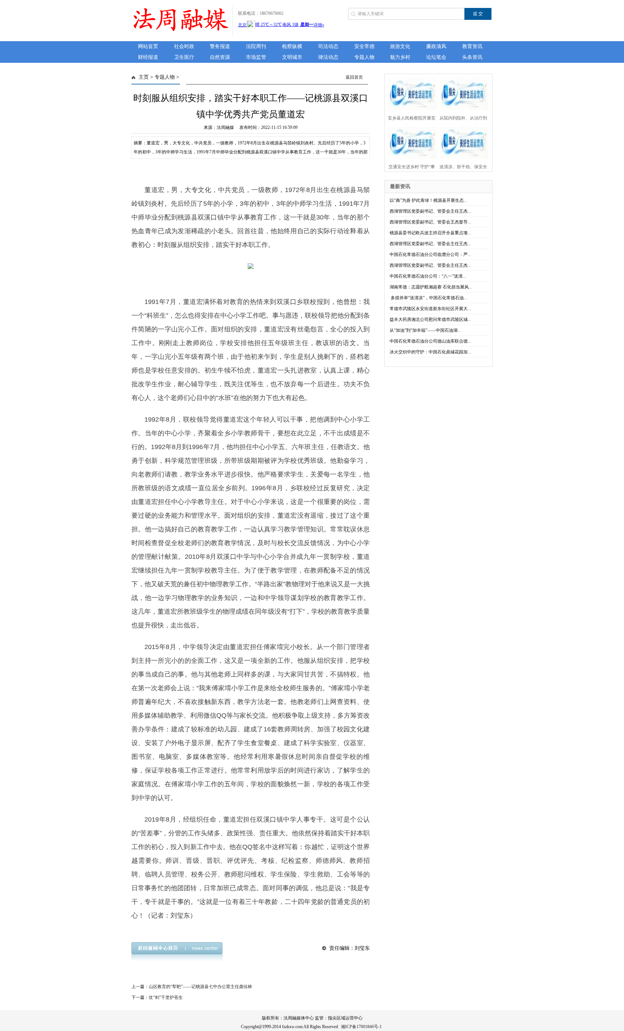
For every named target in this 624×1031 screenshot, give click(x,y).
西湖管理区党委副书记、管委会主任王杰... (430, 211)
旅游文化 (400, 46)
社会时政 (184, 46)
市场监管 (256, 57)
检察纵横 (292, 46)
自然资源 (220, 57)
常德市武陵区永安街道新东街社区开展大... (430, 308)
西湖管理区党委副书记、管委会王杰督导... (430, 222)
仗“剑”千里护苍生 (166, 997)
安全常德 (364, 46)
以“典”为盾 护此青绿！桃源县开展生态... (428, 200)
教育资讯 (472, 46)
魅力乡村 (400, 57)
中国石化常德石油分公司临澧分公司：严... (430, 254)
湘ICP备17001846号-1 (361, 1026)
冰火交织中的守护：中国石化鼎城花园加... (430, 351)
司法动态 (328, 46)
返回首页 (354, 77)
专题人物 (364, 57)
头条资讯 (472, 57)
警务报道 (220, 46)
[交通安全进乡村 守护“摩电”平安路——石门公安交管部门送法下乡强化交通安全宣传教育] (410, 142)
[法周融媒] (179, 31)
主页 (144, 77)
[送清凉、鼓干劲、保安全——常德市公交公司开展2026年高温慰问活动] (462, 142)
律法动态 (328, 57)
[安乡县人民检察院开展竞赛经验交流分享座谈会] (410, 93)
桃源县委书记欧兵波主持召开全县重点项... (430, 232)
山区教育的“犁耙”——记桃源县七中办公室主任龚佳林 (200, 986)
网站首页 (148, 46)
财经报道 (148, 57)
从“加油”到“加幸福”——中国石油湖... (425, 330)
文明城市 (292, 57)
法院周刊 (256, 46)
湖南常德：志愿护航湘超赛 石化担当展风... (431, 287)
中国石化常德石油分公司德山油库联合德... (430, 341)
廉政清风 (436, 46)
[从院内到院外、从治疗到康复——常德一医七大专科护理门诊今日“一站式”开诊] (462, 93)
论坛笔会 (436, 57)
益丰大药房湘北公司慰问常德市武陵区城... (430, 319)
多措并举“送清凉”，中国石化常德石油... (428, 297)
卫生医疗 (184, 57)
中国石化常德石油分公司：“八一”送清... (428, 276)
